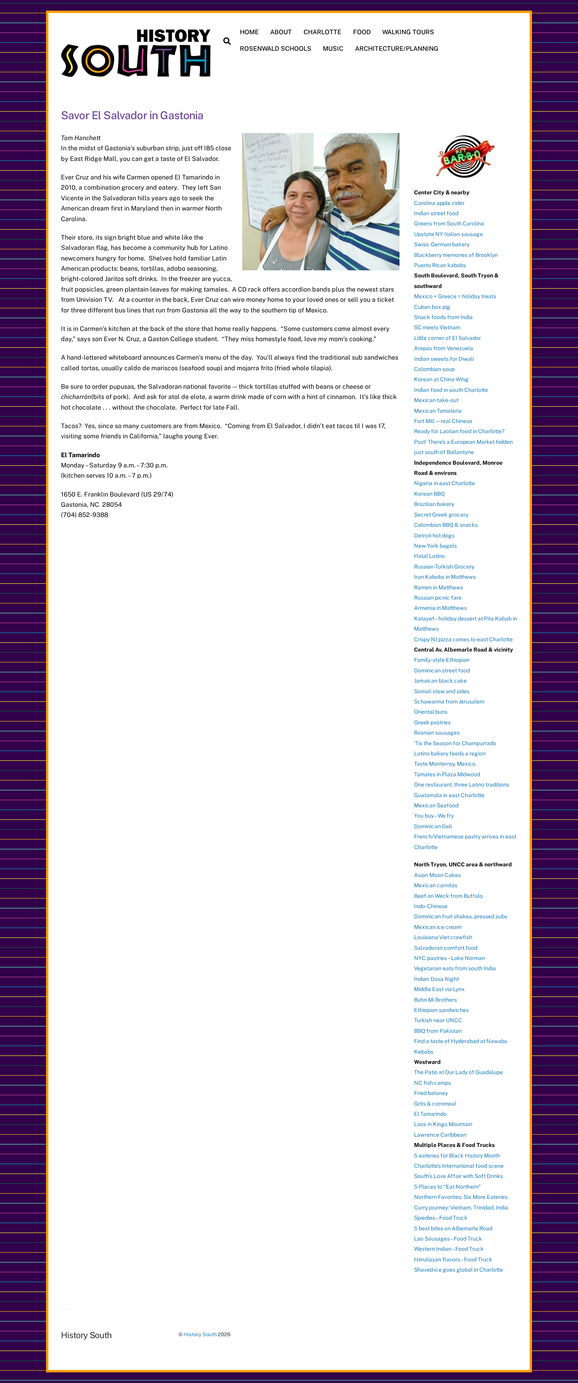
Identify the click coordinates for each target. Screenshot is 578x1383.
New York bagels (435, 546)
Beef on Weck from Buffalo (448, 896)
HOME (249, 32)
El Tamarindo (430, 1114)
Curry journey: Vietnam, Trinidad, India (461, 1207)
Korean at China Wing (441, 379)
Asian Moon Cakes (437, 875)
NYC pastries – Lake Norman (449, 958)
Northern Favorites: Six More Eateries (461, 1197)
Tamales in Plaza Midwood (447, 774)
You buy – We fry (434, 815)
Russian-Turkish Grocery (444, 566)
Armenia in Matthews (440, 608)
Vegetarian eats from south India (455, 968)
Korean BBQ (429, 494)
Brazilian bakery (434, 504)
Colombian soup (434, 369)
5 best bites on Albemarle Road (453, 1228)
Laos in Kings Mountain (443, 1124)
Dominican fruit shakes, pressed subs (460, 916)
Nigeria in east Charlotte (444, 483)
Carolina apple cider (439, 203)
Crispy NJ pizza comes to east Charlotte (463, 639)
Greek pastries (432, 722)
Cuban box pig (432, 307)
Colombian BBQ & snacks (446, 525)
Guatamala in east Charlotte (449, 795)
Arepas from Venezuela (443, 348)
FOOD (362, 32)
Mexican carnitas (435, 885)
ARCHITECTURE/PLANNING (396, 48)
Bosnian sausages (437, 732)
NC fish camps (432, 1083)
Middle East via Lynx (439, 989)
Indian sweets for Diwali (444, 359)
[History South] (136, 72)
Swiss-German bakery (441, 244)
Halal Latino (429, 556)
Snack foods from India (443, 317)
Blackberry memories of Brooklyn (456, 255)
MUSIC (333, 48)
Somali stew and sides (441, 691)
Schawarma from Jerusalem (449, 701)
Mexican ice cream (438, 927)
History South (200, 1334)
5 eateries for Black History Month (457, 1155)
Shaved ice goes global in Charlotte (458, 1270)
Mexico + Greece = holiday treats (455, 296)
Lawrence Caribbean (440, 1135)
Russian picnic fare (438, 598)
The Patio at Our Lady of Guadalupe (458, 1072)
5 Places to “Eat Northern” (447, 1187)
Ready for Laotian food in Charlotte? (459, 431)
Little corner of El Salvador (447, 338)
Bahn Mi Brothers (435, 1000)
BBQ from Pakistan (438, 1031)
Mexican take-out (436, 400)
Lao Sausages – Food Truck (448, 1238)
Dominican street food (442, 670)
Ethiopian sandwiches (441, 1010)
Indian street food (436, 213)
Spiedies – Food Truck (441, 1218)
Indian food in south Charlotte (451, 390)
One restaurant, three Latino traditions (461, 784)
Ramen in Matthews (438, 587)
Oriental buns (430, 712)
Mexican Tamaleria (438, 411)
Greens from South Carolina (449, 223)
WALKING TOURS (408, 32)
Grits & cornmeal (435, 1103)
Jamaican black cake (440, 681)
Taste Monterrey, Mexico (444, 764)
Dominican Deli (433, 826)
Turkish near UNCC (438, 1020)
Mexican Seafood (436, 805)
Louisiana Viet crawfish (443, 937)
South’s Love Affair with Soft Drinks (458, 1176)
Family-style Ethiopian (441, 660)
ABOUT (281, 32)
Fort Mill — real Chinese (443, 421)
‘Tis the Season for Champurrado (455, 743)
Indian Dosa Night (436, 979)
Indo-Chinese (430, 906)
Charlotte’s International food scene (459, 1166)
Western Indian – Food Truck (449, 1249)
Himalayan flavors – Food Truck (453, 1259)
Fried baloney (431, 1093)
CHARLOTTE (322, 32)
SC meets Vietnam (437, 327)
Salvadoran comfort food (445, 948)
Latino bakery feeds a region (450, 753)
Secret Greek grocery (441, 514)
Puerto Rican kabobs (440, 265)
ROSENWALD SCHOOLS (275, 48)
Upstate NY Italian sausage (448, 234)
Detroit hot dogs (434, 535)
